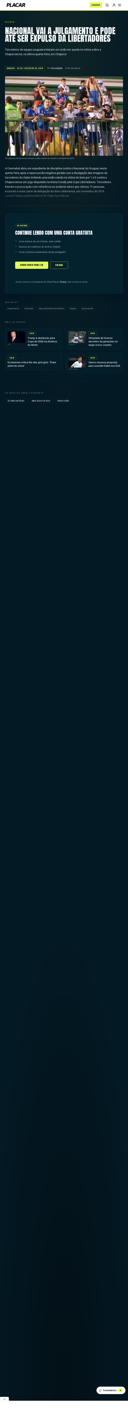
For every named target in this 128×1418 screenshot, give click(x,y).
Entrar (59, 265)
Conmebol (28, 308)
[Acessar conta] (114, 5)
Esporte (73, 308)
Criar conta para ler (31, 265)
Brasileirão (63, 400)
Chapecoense (13, 308)
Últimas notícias (16, 400)
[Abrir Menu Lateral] (119, 5)
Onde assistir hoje (41, 400)
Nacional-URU (88, 308)
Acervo (10, 22)
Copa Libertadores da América (51, 308)
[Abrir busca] (107, 5)
